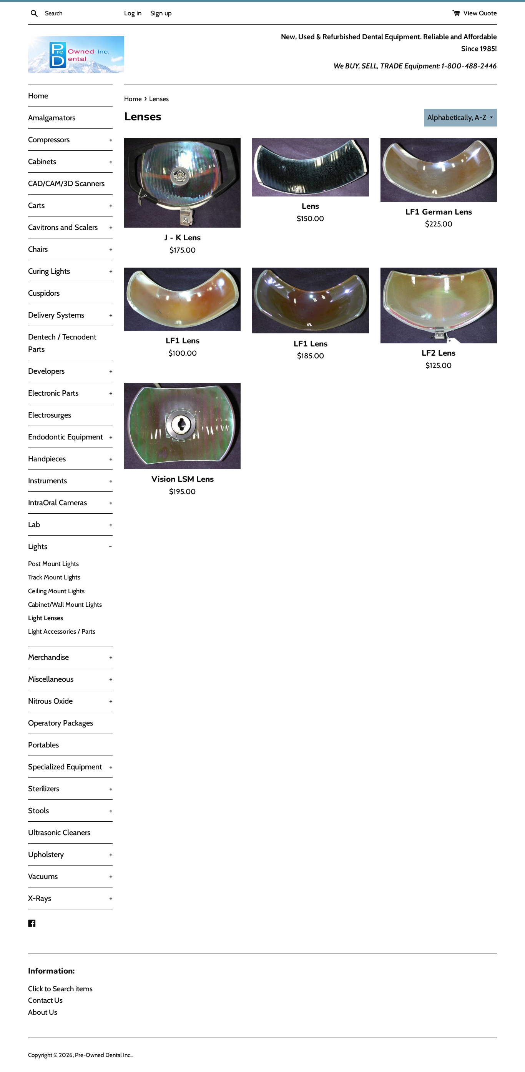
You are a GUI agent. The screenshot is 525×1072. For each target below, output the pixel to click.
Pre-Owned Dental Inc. (103, 1055)
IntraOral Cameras (70, 502)
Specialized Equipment (70, 766)
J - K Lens (182, 237)
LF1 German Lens (438, 211)
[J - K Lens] (182, 183)
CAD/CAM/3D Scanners (66, 183)
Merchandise (70, 657)
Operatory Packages (60, 722)
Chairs (70, 249)
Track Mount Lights (54, 577)
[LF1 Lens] (182, 299)
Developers (70, 371)
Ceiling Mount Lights (56, 591)
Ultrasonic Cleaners (59, 832)
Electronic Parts (70, 393)
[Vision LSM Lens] (182, 426)
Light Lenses (45, 618)
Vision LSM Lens (182, 479)
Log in (133, 13)
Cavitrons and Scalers (70, 227)
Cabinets (70, 161)
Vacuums (70, 876)
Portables (43, 744)
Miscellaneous (70, 679)
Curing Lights (70, 271)
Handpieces (70, 458)
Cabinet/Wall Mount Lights (65, 604)
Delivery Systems (70, 315)
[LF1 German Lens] (438, 170)
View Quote (479, 13)
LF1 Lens (182, 340)
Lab (70, 524)
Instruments (70, 480)
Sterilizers (70, 788)
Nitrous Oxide (70, 701)
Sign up (161, 13)
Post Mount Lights (53, 564)
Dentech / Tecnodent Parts (62, 343)
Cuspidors (44, 293)
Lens (310, 206)
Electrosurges (49, 414)
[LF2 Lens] (438, 305)
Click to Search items (60, 988)
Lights (70, 546)
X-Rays (70, 898)
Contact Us (45, 1000)
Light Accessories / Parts (61, 631)
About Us (42, 1012)
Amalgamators (51, 117)
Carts (70, 205)
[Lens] (310, 167)
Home (38, 95)
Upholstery (70, 854)
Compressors (70, 139)
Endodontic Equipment (70, 436)
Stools (70, 810)
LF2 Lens (438, 353)
